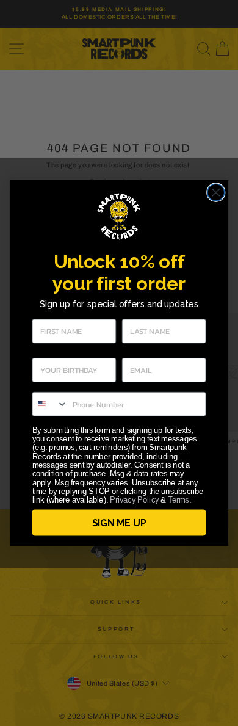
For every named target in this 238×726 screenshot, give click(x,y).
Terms (178, 500)
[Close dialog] (216, 192)
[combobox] (49, 404)
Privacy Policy (134, 500)
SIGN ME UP (119, 522)
